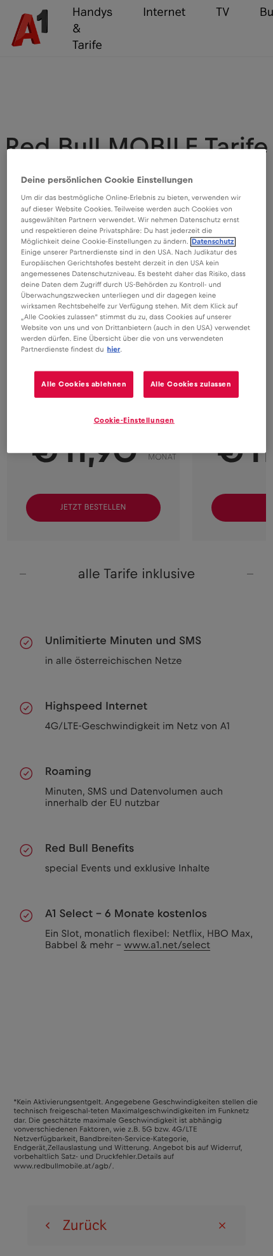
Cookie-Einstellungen (134, 420)
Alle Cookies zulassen (191, 384)
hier (114, 350)
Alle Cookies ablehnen (83, 384)
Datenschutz (213, 241)
